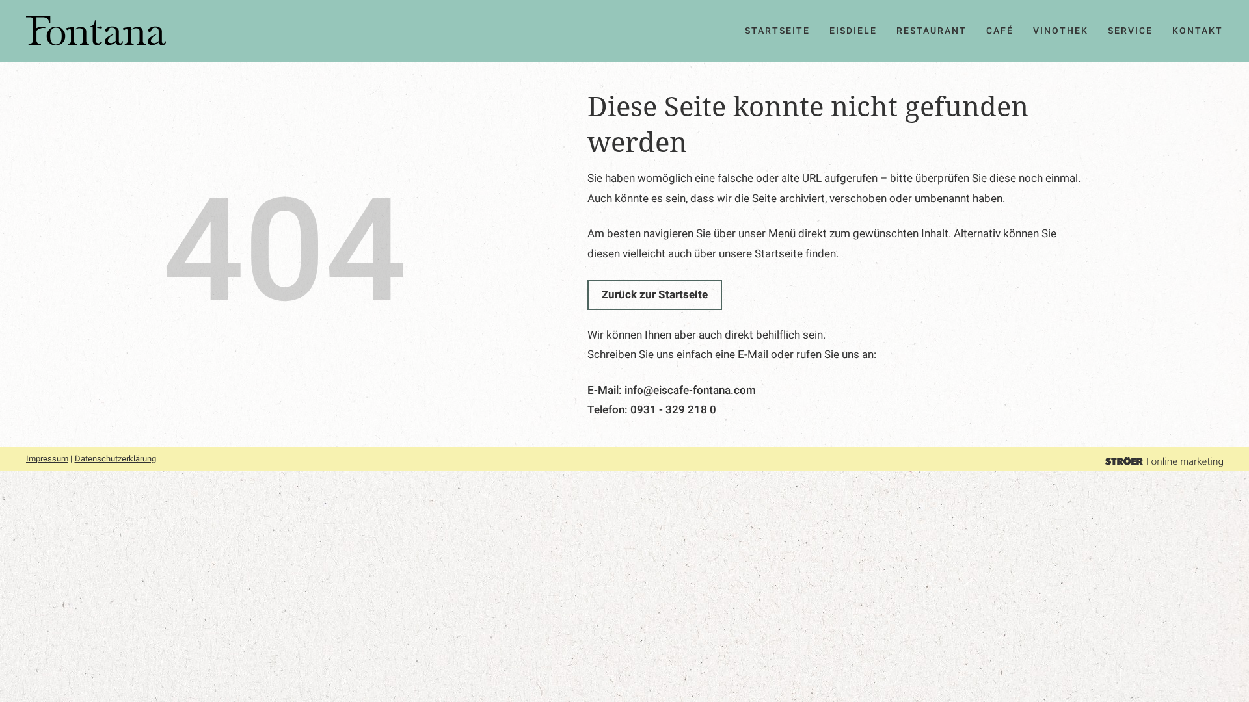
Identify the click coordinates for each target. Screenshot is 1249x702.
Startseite (777, 31)
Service (1130, 31)
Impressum (47, 458)
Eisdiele (853, 31)
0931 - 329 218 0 (673, 410)
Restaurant (931, 31)
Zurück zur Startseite (655, 295)
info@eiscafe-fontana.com (690, 390)
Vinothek (1060, 31)
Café (1000, 31)
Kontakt (1197, 31)
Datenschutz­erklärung (115, 458)
